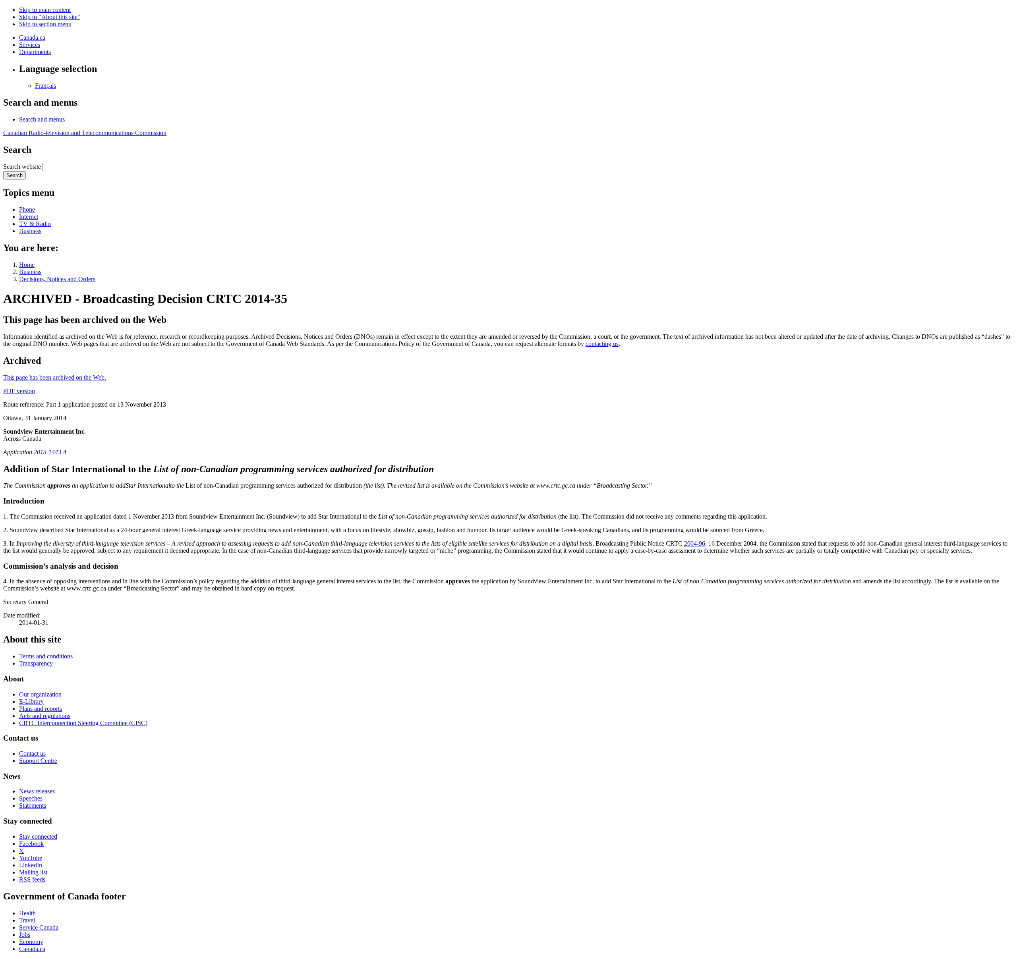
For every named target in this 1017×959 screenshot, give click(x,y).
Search (14, 175)
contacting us (602, 343)
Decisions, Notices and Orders (57, 279)
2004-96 (694, 543)
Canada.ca (32, 37)
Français (45, 85)
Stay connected (38, 836)
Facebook (31, 843)
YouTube (30, 858)
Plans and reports (40, 708)
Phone (27, 209)
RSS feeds (32, 879)
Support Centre (38, 760)
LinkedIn (30, 865)
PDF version (19, 391)
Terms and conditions (46, 656)
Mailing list (33, 872)
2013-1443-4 (50, 452)
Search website (22, 166)
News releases (37, 791)
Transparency (36, 663)
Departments (35, 51)
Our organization (40, 694)
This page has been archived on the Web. (54, 377)
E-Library (31, 701)
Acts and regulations (44, 715)
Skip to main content (45, 9)
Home (27, 264)
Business (30, 231)
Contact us (32, 753)
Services (29, 44)
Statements (32, 805)
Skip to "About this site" (49, 17)
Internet (28, 216)
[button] (42, 119)
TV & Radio (35, 223)
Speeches (31, 798)
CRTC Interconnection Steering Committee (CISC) (83, 723)
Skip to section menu (45, 24)
